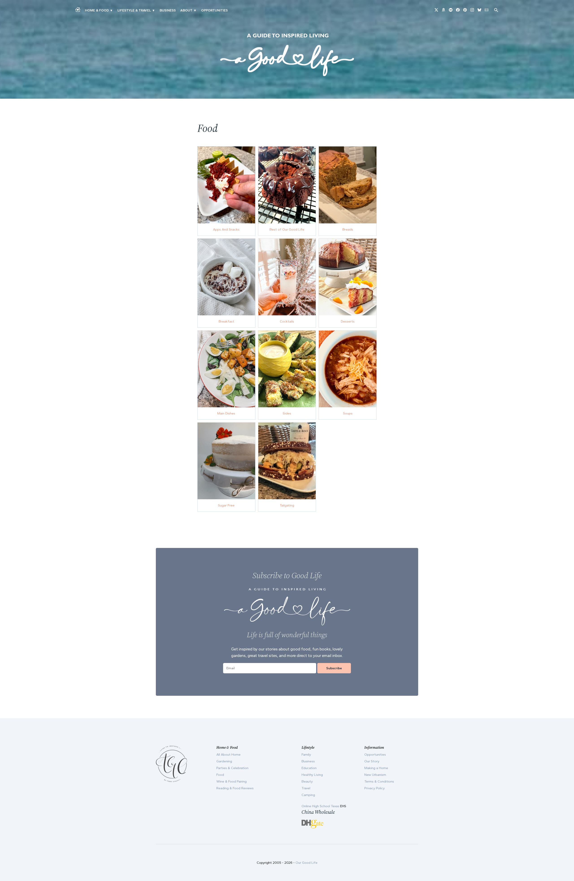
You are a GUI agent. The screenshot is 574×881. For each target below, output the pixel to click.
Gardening (224, 761)
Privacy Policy (374, 788)
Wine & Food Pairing (231, 781)
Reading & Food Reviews (235, 788)
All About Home (228, 754)
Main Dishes (226, 413)
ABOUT (186, 10)
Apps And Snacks (226, 229)
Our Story (371, 761)
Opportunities (214, 10)
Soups (347, 413)
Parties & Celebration (232, 768)
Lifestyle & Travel (134, 10)
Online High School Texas (321, 806)
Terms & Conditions (379, 781)
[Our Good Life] (287, 55)
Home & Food (97, 10)
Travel (306, 788)
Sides (287, 413)
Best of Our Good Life (287, 229)
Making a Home (376, 768)
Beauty (307, 781)
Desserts (347, 321)
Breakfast (226, 321)
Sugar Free (226, 505)
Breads (347, 229)
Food (220, 775)
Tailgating (287, 505)
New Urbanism (375, 775)
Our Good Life (306, 863)
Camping (308, 795)
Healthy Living (312, 775)
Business (168, 10)
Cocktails (287, 321)
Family (306, 754)
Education (309, 768)
